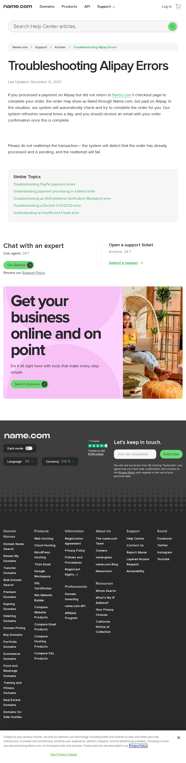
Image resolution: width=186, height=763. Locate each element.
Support (106, 6)
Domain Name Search (13, 546)
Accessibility (135, 571)
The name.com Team (106, 541)
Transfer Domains (9, 570)
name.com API (75, 606)
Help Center (135, 538)
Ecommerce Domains (11, 656)
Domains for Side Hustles (12, 714)
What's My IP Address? (105, 600)
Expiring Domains (9, 606)
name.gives (104, 557)
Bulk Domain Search (12, 582)
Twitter (162, 545)
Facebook (164, 538)
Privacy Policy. (138, 746)
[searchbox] (88, 26)
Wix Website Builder (43, 597)
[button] (20, 461)
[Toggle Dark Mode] (29, 448)
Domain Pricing (14, 628)
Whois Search (106, 591)
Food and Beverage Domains (10, 671)
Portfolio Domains (10, 644)
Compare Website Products (41, 612)
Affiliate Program (71, 615)
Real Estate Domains (11, 702)
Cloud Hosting (44, 545)
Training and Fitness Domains (12, 688)
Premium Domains (9, 594)
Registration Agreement (74, 541)
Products (69, 6)
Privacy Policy (127, 472)
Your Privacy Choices (105, 612)
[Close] (179, 738)
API (87, 6)
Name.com (122, 95)
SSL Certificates (42, 585)
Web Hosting (43, 538)
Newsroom (104, 571)
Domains (47, 6)
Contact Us (135, 545)
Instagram (164, 552)
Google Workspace (42, 573)
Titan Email (42, 564)
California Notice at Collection (103, 626)
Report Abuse (137, 552)
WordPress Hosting (42, 554)
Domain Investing (71, 596)
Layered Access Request (138, 561)
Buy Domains (12, 634)
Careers (101, 550)
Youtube (163, 559)
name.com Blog (107, 564)
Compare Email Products (45, 626)
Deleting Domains (9, 618)
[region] (93, 746)
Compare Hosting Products (41, 641)
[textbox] (135, 454)
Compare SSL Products (44, 655)
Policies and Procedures (73, 559)
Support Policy (33, 273)
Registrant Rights (72, 571)
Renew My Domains (11, 558)
